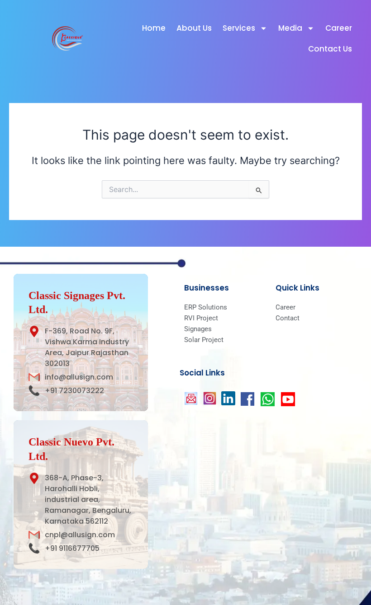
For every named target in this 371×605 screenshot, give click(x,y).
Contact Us (330, 48)
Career (338, 28)
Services (239, 28)
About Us (194, 28)
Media (290, 28)
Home (154, 28)
